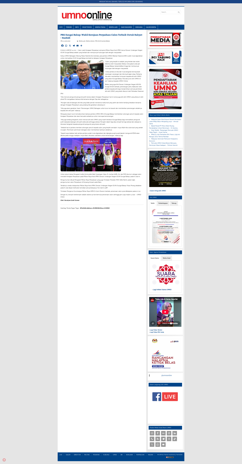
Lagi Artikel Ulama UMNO (162, 289)
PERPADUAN (140, 455)
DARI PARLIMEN (126, 27)
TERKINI (69, 27)
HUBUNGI (106, 455)
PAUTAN (87, 455)
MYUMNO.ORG (130, 1)
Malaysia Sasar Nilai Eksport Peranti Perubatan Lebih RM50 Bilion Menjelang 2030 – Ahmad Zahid (165, 122)
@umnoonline (166, 375)
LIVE (60, 27)
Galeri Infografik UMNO (158, 191)
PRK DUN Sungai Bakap (102, 41)
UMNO (115, 455)
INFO (77, 27)
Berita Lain (82, 41)
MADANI (150, 455)
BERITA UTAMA (100, 27)
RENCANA (138, 27)
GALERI (68, 455)
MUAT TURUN (87, 27)
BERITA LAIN (113, 27)
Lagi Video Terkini (156, 330)
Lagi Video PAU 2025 (157, 332)
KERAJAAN (129, 455)
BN (122, 455)
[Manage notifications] (4, 459)
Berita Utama (90, 41)
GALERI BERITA (151, 27)
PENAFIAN (96, 455)
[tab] (152, 203)
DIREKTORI (77, 455)
